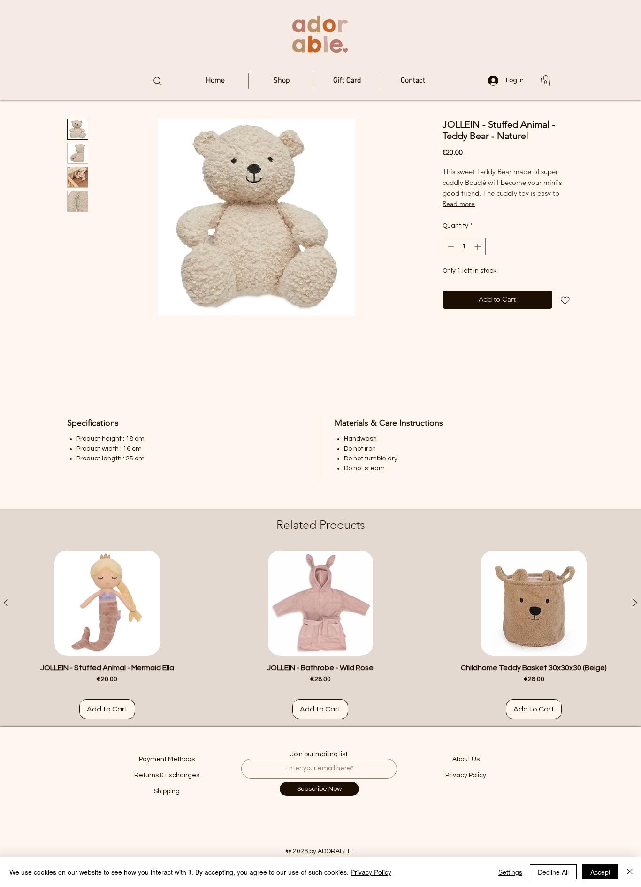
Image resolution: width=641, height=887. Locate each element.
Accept (600, 872)
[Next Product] (635, 602)
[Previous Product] (5, 602)
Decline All (553, 872)
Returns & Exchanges (166, 775)
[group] (320, 635)
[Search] (158, 81)
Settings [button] (510, 872)
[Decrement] (450, 246)
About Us (466, 759)
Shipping (167, 791)
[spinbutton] (464, 246)
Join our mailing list (319, 754)
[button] (545, 80)
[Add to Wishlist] (565, 300)
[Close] (629, 871)
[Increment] (478, 246)
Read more (459, 203)
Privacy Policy (465, 775)
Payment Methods (167, 759)
